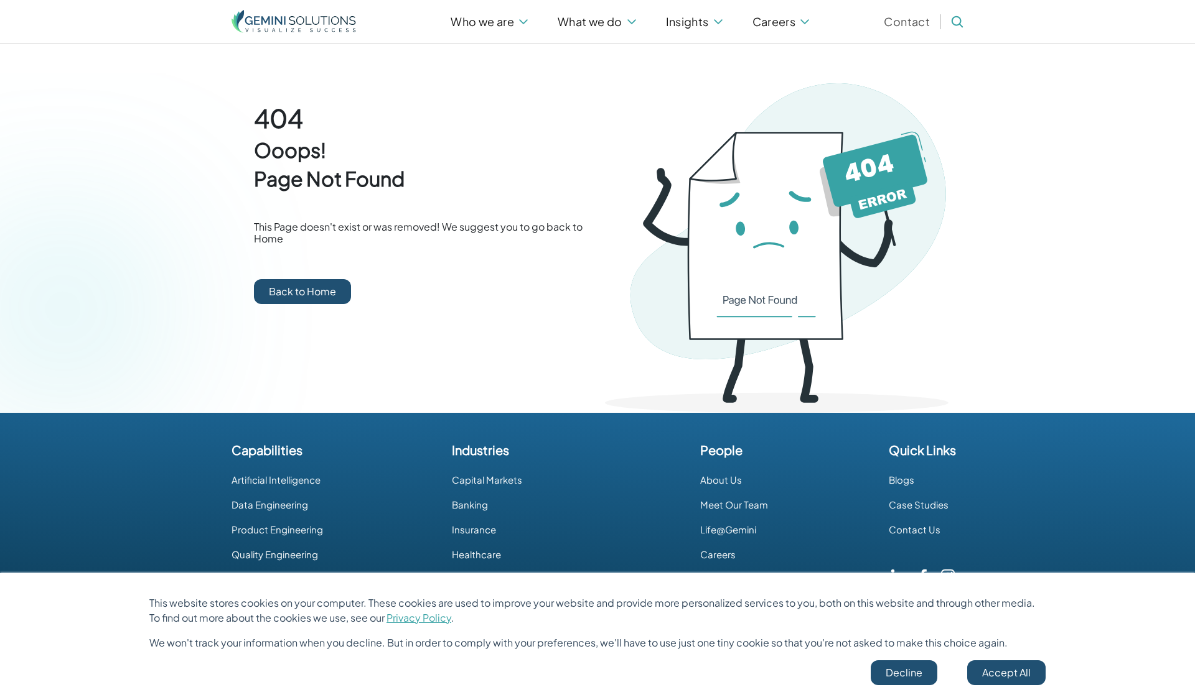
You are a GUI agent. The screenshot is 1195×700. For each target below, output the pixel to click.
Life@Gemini (728, 529)
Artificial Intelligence (276, 480)
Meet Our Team (734, 504)
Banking (470, 504)
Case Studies (919, 504)
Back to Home (302, 291)
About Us (721, 480)
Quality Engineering (275, 554)
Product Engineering (277, 529)
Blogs (901, 480)
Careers (718, 554)
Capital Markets (487, 480)
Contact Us (914, 529)
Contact (907, 21)
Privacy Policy (419, 617)
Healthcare (476, 554)
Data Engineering (270, 504)
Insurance (474, 529)
